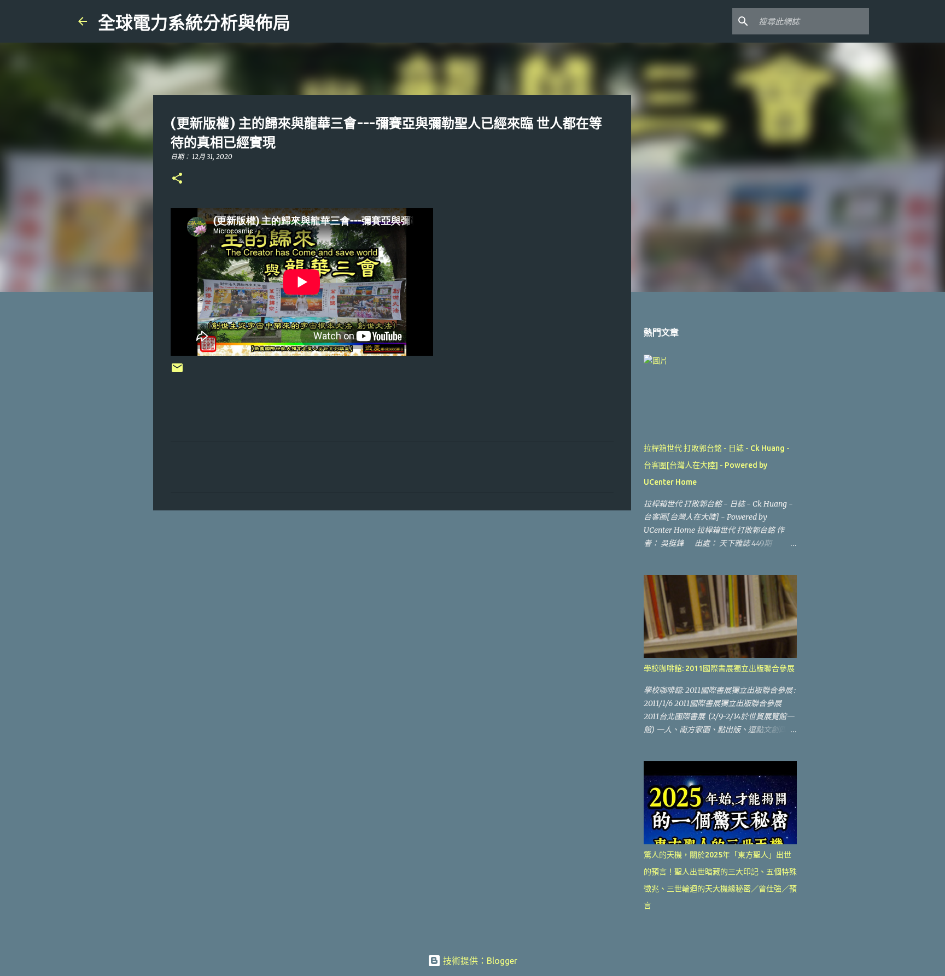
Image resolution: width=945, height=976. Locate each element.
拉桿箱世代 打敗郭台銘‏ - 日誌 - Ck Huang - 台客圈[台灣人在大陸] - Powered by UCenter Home (717, 465)
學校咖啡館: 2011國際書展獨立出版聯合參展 (719, 668)
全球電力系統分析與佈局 (194, 23)
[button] (177, 179)
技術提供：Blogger (479, 961)
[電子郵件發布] (177, 371)
